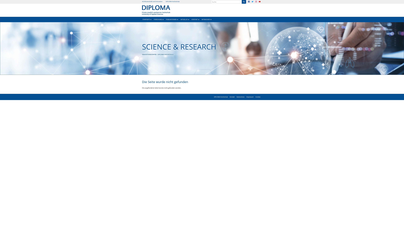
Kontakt (232, 97)
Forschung (158, 19)
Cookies (257, 97)
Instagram (257, 2)
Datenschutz (241, 97)
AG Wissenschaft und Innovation (152, 1)
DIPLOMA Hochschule (172, 1)
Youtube (261, 2)
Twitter (254, 2)
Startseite (146, 19)
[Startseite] (156, 10)
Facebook (250, 2)
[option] (202, 48)
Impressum (250, 97)
